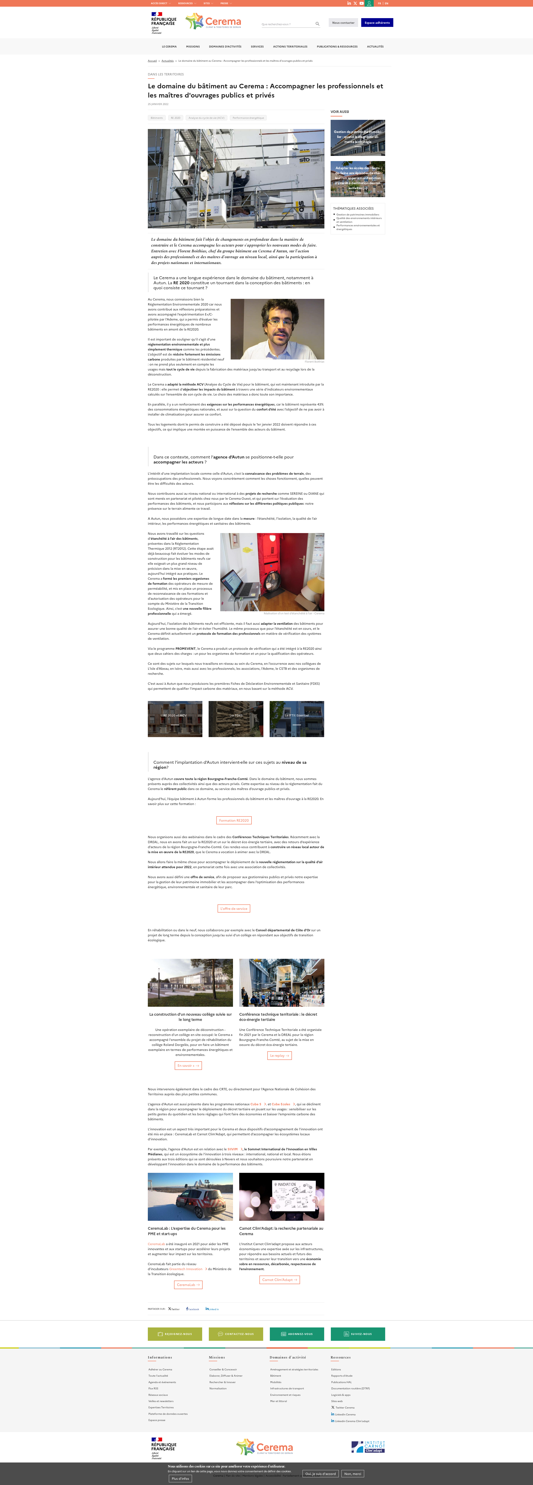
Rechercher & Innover (222, 1382)
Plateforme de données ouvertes (168, 1413)
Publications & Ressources (337, 46)
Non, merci (352, 1473)
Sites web (337, 1401)
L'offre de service (233, 908)
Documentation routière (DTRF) (350, 1388)
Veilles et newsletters (160, 1401)
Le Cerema (169, 46)
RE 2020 (175, 117)
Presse (224, 3)
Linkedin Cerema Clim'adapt (352, 1421)
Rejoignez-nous (178, 1334)
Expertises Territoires (161, 1407)
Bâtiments (157, 117)
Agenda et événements (162, 1382)
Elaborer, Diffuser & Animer (226, 1375)
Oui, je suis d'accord (320, 1473)
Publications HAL (341, 1382)
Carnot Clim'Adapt (277, 1279)
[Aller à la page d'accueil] (210, 18)
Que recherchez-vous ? (276, 24)
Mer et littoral (278, 1401)
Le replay (277, 1055)
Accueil (152, 60)
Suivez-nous (361, 1334)
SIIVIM (233, 1149)
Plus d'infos (180, 1478)
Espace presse (156, 1420)
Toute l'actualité (158, 1375)
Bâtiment (275, 1375)
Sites (207, 3)
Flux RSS (153, 1388)
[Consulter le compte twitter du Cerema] (355, 3)
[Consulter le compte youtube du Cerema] (361, 3)
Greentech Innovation (185, 1269)
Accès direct (159, 3)
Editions (336, 1369)
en (386, 3)
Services (257, 46)
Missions (193, 46)
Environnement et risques (285, 1394)
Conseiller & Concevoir (223, 1369)
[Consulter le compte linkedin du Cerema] (349, 3)
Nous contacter (343, 22)
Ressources (185, 3)
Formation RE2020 (234, 820)
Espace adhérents (377, 22)
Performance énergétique (248, 117)
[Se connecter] (369, 3)
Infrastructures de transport (287, 1388)
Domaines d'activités (225, 46)
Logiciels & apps (340, 1394)
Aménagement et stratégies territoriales (294, 1369)
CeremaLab (156, 1244)
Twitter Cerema (345, 1407)
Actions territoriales (290, 46)
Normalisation (218, 1388)
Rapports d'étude (341, 1375)
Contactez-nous (239, 1334)
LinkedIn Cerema (345, 1414)
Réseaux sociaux (158, 1394)
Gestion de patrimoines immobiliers (357, 214)
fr (379, 3)
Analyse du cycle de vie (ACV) (206, 117)
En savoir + (186, 1065)
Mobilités (275, 1382)
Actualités (375, 46)
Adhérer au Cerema (160, 1369)
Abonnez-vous (300, 1334)
